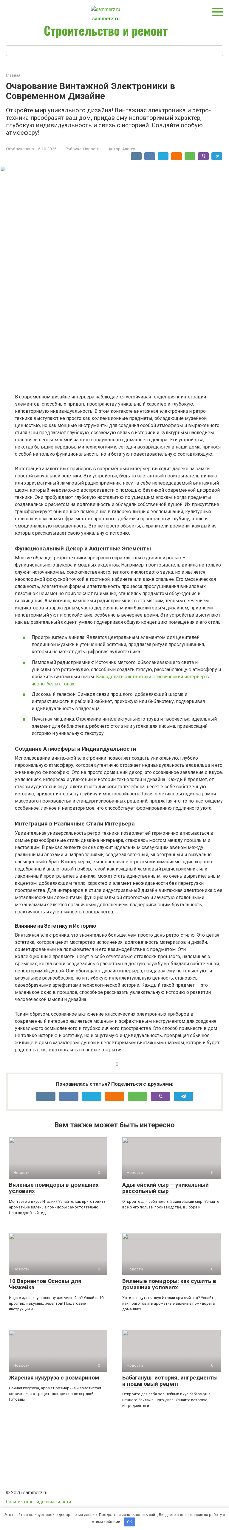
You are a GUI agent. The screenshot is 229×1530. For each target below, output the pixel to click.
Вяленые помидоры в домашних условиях (54, 1187)
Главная (13, 75)
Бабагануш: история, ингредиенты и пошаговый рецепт (170, 1380)
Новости (91, 148)
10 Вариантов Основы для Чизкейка (45, 1284)
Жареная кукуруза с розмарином (54, 1377)
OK (129, 1522)
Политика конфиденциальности (38, 1501)
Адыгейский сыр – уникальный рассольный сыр (165, 1187)
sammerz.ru (106, 18)
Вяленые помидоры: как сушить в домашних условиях (169, 1284)
